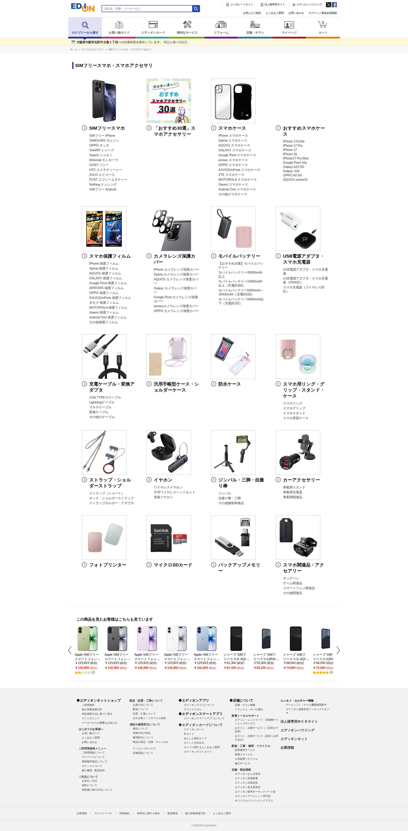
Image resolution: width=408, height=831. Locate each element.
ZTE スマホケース (231, 174)
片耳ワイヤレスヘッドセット (174, 492)
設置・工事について (144, 713)
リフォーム (221, 32)
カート (323, 27)
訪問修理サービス (245, 750)
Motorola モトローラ (103, 160)
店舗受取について (143, 753)
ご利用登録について (93, 752)
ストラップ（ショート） (106, 493)
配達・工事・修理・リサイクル (251, 745)
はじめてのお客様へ (91, 729)
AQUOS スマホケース (234, 145)
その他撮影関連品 (231, 503)
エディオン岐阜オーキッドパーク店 (255, 791)
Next (336, 650)
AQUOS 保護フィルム (105, 273)
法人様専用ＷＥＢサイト (299, 721)
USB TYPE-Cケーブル (105, 397)
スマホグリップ (294, 408)
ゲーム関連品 (292, 583)
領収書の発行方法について (97, 789)
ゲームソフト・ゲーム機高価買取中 (306, 704)
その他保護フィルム (103, 322)
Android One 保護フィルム (108, 317)
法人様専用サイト (275, 4)
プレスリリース (103, 813)
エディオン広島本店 (246, 782)
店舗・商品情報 (241, 769)
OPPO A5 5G (292, 175)
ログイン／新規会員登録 (323, 12)
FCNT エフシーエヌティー (108, 179)
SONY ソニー (99, 165)
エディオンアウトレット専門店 (253, 796)
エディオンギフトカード (198, 751)
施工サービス (242, 763)
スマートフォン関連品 (299, 588)
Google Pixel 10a (295, 162)
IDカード (189, 733)
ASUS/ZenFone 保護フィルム (110, 297)
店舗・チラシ (255, 32)
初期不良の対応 (142, 733)
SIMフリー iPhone (102, 135)
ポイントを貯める (194, 742)
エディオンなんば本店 (247, 773)
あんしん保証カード (195, 738)
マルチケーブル (100, 407)
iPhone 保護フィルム (104, 263)
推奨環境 (172, 813)
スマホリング (292, 403)
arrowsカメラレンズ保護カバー (176, 306)
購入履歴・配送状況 (93, 770)
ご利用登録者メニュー (92, 748)
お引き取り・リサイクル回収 (149, 718)
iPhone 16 (290, 154)
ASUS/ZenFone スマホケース (239, 170)
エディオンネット (294, 739)
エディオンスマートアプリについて (204, 718)
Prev (71, 650)
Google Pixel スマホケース (237, 155)
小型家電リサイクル (246, 758)
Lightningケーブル (101, 402)
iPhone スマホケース (233, 135)
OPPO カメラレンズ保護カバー (176, 311)
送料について (89, 785)
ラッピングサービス (144, 748)
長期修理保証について (94, 761)
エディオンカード (153, 32)
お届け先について (143, 704)
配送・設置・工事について (146, 700)
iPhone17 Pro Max (296, 158)
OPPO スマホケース (233, 165)
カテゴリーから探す (85, 32)
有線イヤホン (163, 497)
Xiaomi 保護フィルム (104, 312)
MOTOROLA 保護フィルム (108, 307)
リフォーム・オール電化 (249, 709)
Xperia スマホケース (232, 140)
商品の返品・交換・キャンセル (151, 741)
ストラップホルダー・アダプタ (111, 503)
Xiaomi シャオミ (100, 155)
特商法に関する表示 (148, 813)
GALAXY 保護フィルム (105, 278)
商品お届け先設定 (175, 42)
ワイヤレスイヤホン (168, 487)
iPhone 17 (290, 150)
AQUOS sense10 (295, 179)
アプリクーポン (193, 709)
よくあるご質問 (275, 12)
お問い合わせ (296, 12)
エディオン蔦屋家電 (246, 778)
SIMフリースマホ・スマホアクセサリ (129, 49)
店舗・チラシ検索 (245, 704)
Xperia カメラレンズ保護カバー (176, 274)
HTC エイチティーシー (105, 170)
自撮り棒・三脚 (229, 498)
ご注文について (88, 776)
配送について (140, 709)
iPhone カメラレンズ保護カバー (176, 269)
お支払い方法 (89, 780)
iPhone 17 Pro (293, 145)
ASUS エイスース (102, 174)
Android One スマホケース (237, 189)
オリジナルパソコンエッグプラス (254, 800)
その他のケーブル (102, 417)
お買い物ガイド (119, 32)
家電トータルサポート (245, 715)
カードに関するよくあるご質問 (202, 747)
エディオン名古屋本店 (247, 787)
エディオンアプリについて (199, 704)
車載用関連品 (292, 497)
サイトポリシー (91, 718)
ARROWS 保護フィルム (106, 288)
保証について (140, 728)
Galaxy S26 (291, 171)
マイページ (289, 32)
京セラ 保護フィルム (104, 302)
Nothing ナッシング (103, 184)
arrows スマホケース (233, 160)
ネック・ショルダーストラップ (111, 498)
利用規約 (124, 813)
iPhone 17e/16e (294, 141)
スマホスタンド (294, 413)
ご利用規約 (88, 704)
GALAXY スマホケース (234, 150)
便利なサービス (187, 32)
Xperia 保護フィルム (103, 268)
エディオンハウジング (309, 4)
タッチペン (291, 578)
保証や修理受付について (145, 724)
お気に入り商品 (252, 12)
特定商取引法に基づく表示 (97, 713)
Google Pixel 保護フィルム (108, 283)
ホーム (74, 49)
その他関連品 (292, 593)
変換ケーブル (98, 412)
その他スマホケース (232, 194)
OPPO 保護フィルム (104, 293)
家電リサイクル (244, 754)
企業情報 (287, 747)
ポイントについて (92, 765)
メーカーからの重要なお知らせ (100, 722)
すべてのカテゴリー (93, 49)
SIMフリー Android (102, 189)
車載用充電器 (292, 492)
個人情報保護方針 (92, 709)
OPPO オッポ (99, 145)
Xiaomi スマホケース (233, 184)
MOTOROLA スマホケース (237, 179)
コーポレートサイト (241, 4)
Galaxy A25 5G (293, 167)
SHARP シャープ (101, 150)
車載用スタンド (294, 487)
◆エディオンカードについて (200, 725)
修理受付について (143, 737)
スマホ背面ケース (296, 418)
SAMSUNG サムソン (104, 140)
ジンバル (224, 493)
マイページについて (93, 757)
